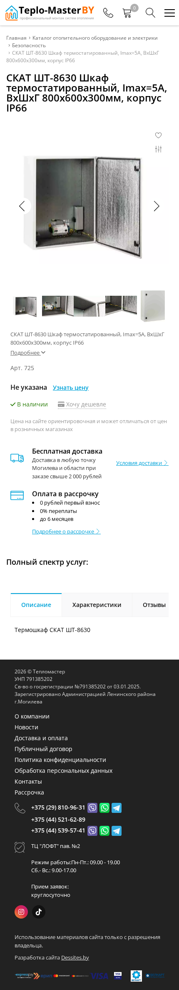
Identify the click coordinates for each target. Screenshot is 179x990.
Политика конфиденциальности (60, 760)
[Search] (150, 12)
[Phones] (108, 12)
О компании (32, 716)
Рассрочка (29, 792)
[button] (156, 206)
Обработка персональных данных (63, 770)
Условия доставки (139, 463)
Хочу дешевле (85, 404)
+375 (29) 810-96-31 (58, 807)
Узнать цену (71, 387)
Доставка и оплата (41, 738)
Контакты (28, 781)
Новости (26, 727)
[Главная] (49, 12)
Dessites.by (75, 957)
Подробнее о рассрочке (63, 531)
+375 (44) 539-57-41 (58, 830)
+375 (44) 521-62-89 (58, 819)
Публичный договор (43, 749)
